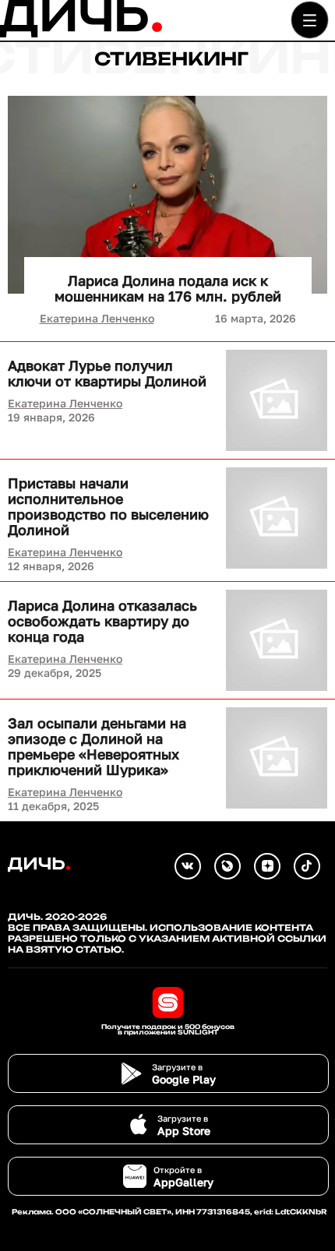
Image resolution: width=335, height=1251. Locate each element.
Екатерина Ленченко (97, 318)
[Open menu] (310, 20)
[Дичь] (81, 34)
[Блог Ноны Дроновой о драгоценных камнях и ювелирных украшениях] (227, 866)
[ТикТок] (307, 866)
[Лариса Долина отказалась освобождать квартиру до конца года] (276, 640)
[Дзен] (267, 866)
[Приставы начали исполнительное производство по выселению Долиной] (276, 518)
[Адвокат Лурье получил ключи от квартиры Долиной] (276, 400)
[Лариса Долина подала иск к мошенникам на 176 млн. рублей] (167, 195)
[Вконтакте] (188, 866)
